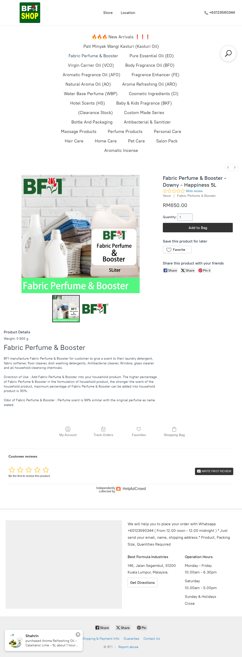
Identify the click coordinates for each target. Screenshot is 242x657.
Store (108, 12)
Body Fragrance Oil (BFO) (149, 65)
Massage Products (78, 131)
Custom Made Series (144, 112)
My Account (68, 435)
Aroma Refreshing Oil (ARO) (149, 84)
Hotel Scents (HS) (87, 103)
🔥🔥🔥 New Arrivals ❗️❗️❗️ (121, 37)
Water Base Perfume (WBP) (90, 93)
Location (128, 12)
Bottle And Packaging (91, 122)
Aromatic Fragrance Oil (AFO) (91, 74)
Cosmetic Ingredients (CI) (153, 93)
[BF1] (30, 12)
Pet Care (136, 141)
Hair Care (74, 141)
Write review (194, 191)
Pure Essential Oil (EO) (152, 55)
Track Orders (103, 435)
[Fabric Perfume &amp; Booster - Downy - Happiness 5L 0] (65, 308)
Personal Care (167, 131)
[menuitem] (228, 167)
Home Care (106, 141)
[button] (177, 249)
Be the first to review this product (29, 476)
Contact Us (151, 639)
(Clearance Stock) (95, 112)
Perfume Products (125, 131)
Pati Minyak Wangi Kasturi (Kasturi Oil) (121, 46)
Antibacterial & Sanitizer (147, 122)
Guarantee (131, 639)
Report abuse (128, 647)
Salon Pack (166, 141)
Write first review (216, 471)
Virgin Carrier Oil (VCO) (91, 65)
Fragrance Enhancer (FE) (155, 74)
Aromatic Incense (121, 150)
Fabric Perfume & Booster (93, 55)
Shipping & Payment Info (100, 639)
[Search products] (228, 53)
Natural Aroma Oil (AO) (88, 84)
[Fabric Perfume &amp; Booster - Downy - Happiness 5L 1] (95, 308)
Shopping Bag (174, 435)
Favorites (139, 435)
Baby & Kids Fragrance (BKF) (144, 103)
